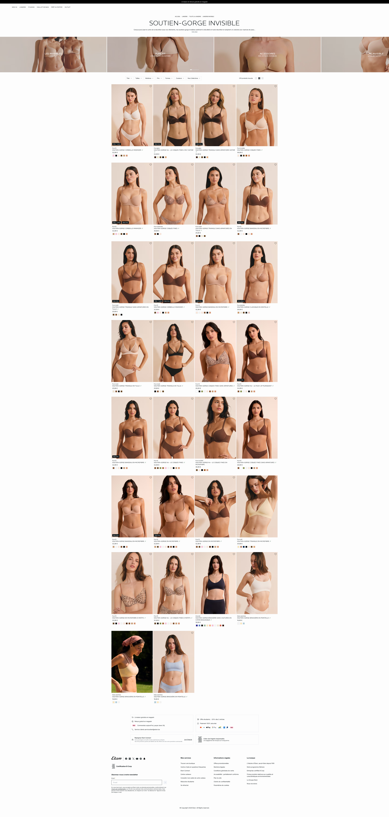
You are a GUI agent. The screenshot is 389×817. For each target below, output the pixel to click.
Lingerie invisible (208, 16)
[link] (14, 7)
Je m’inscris (188, 739)
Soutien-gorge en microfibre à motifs (128, 618)
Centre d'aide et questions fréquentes (193, 767)
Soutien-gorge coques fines (249, 150)
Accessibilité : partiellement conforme (226, 774)
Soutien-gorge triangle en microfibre (253, 541)
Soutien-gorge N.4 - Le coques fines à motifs (172, 618)
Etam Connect (185, 770)
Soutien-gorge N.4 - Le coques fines (169, 462)
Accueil (177, 16)
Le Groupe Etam (252, 780)
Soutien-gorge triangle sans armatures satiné (215, 150)
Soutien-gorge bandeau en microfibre (253, 228)
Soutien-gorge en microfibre (166, 541)
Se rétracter (185, 785)
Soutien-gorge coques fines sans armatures (214, 386)
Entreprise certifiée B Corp (255, 770)
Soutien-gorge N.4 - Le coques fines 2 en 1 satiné (173, 150)
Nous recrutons (252, 783)
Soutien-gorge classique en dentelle (253, 307)
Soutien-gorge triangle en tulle (126, 386)
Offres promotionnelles (221, 763)
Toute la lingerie (195, 16)
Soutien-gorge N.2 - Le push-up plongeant (254, 386)
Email (113, 778)
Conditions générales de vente (224, 770)
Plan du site (217, 778)
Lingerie (184, 16)
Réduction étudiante (187, 781)
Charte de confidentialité (222, 781)
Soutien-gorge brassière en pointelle (253, 618)
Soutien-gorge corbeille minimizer (127, 150)
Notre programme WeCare (255, 767)
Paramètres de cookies (221, 785)
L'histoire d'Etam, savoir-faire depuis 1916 (260, 763)
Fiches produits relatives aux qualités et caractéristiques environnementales (260, 775)
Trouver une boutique (188, 763)
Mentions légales (219, 767)
